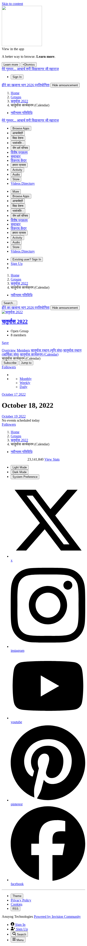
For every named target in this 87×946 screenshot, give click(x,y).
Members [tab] (23, 350)
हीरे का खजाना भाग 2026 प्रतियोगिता (26, 85)
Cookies (16, 904)
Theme (16, 896)
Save (5, 343)
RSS (15, 908)
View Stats (52, 459)
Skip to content (12, 4)
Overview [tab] (9, 350)
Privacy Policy (21, 900)
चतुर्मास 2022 (15, 321)
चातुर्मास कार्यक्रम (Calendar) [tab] (39, 354)
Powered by (57, 916)
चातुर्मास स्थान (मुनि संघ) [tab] (46, 350)
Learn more (11, 64)
